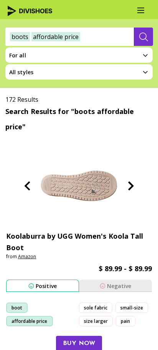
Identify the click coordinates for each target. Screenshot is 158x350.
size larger (96, 321)
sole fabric (95, 307)
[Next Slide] (131, 186)
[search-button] (143, 37)
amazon (27, 256)
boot (17, 307)
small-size (131, 307)
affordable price (30, 321)
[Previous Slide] (27, 186)
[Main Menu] (140, 10)
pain (125, 321)
